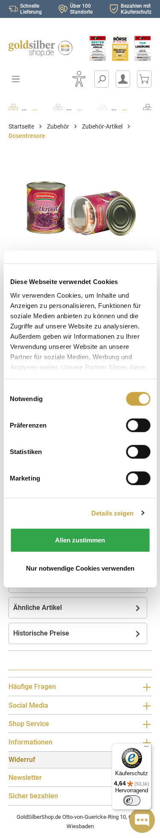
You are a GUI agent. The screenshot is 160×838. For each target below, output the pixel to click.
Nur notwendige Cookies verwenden (80, 567)
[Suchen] (101, 79)
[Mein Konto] (123, 79)
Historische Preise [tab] (41, 633)
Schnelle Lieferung (31, 9)
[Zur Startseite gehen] (40, 48)
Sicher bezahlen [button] (33, 796)
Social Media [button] (28, 705)
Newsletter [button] (25, 778)
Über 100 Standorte (81, 9)
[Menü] (146, 748)
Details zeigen (112, 512)
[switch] (131, 800)
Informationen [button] (30, 742)
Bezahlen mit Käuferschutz (136, 9)
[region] (80, 205)
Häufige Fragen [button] (32, 687)
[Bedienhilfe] (78, 79)
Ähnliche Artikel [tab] (37, 608)
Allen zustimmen (80, 540)
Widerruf (22, 760)
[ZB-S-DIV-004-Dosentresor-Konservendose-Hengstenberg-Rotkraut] (80, 205)
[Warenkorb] (144, 79)
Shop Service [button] (29, 724)
